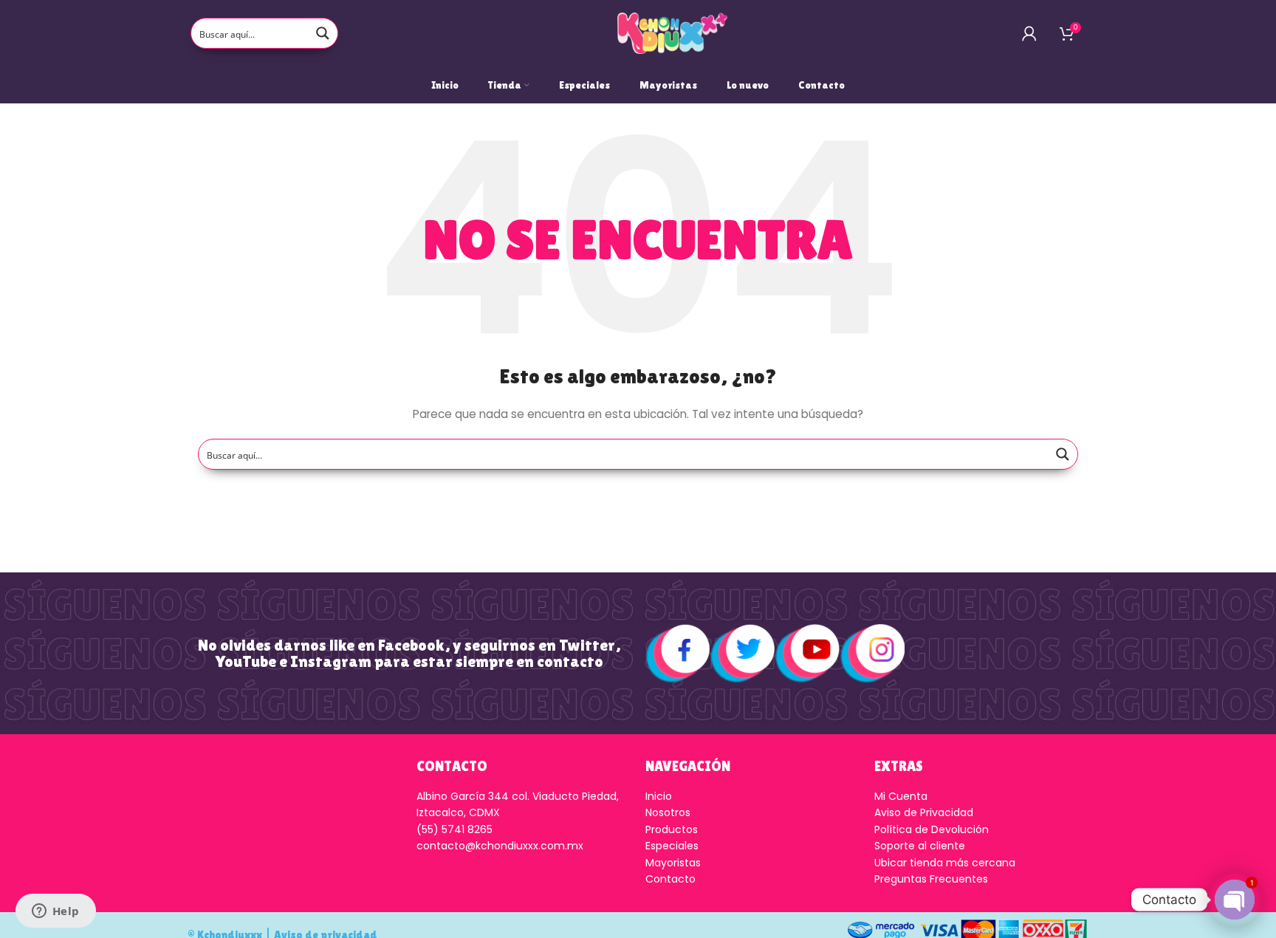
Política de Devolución (931, 829)
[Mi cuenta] (1029, 33)
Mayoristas (673, 862)
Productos (671, 829)
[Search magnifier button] (322, 33)
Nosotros (667, 812)
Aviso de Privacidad (923, 812)
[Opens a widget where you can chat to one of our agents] (55, 912)
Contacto (670, 879)
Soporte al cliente (919, 845)
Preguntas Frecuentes (931, 879)
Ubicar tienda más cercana (944, 862)
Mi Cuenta (900, 796)
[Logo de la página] (672, 32)
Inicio (658, 796)
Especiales (672, 845)
